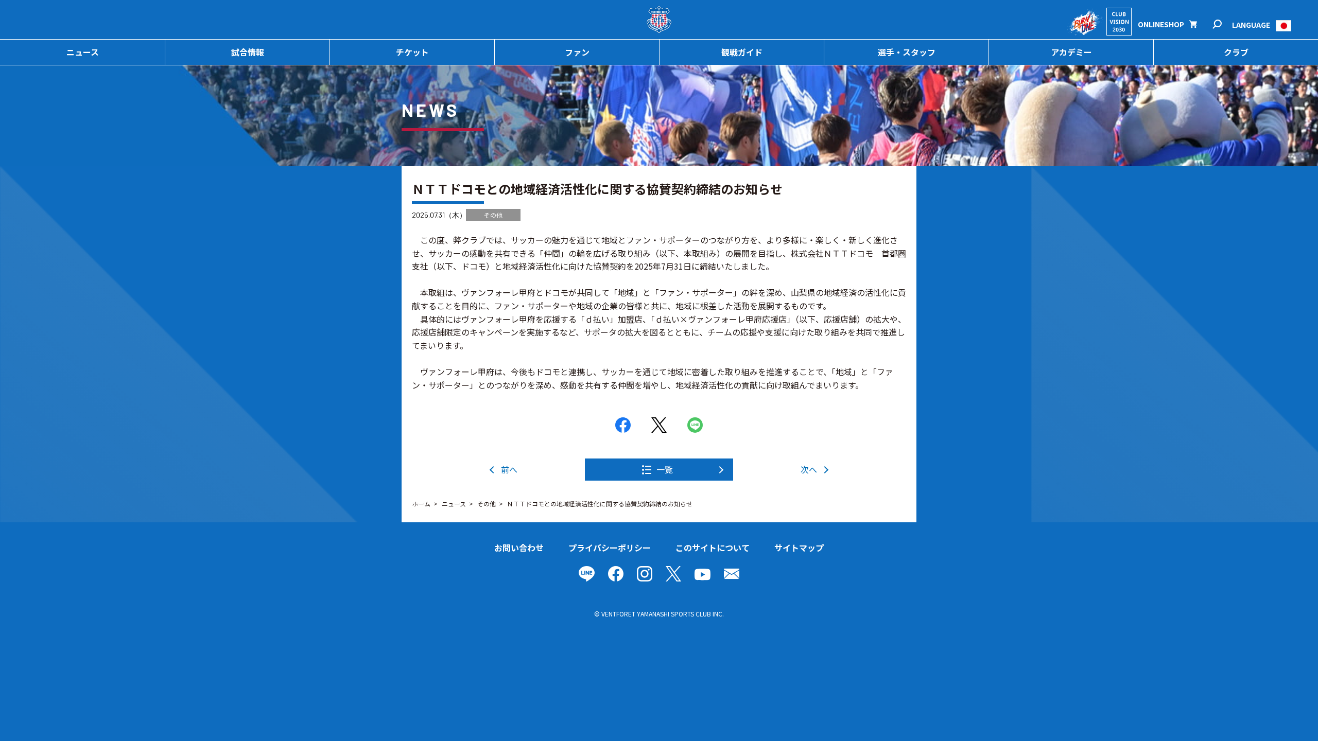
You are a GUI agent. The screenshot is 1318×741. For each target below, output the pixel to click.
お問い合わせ (519, 547)
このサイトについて (712, 547)
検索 (1224, 24)
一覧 (664, 469)
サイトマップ (799, 547)
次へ (809, 469)
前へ (509, 469)
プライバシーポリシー (609, 547)
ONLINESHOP (1161, 24)
